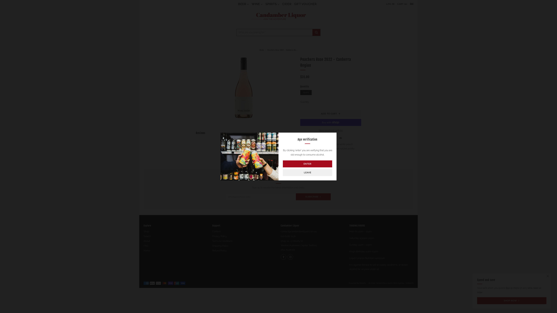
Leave (307, 172)
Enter (307, 164)
